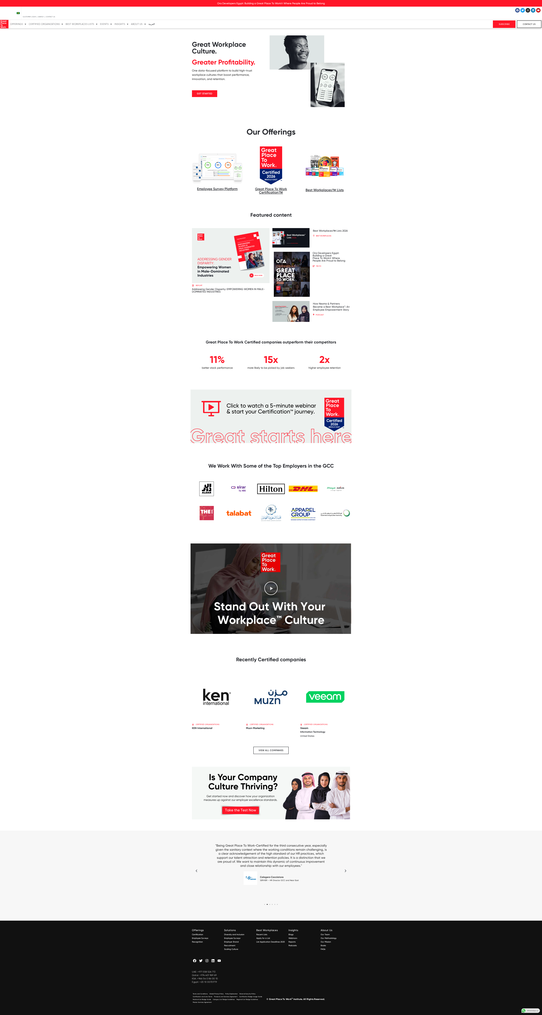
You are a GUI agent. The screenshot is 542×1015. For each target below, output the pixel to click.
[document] (271, 507)
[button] (301, 80)
